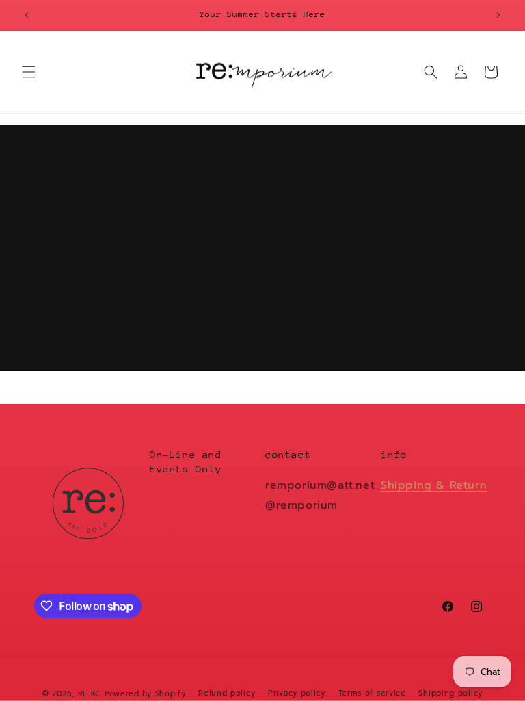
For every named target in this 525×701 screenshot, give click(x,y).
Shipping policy (450, 693)
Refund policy (226, 693)
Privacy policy (296, 693)
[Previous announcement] (27, 15)
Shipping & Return (434, 485)
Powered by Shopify (145, 694)
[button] (29, 72)
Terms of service (372, 693)
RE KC (90, 694)
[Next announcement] (498, 15)
